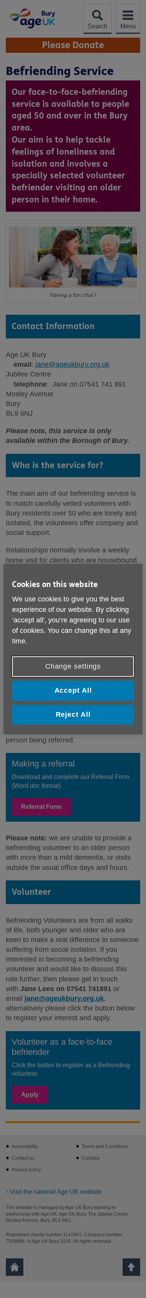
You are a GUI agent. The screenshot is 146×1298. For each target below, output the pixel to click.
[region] (73, 649)
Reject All (73, 714)
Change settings (73, 667)
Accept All (73, 691)
